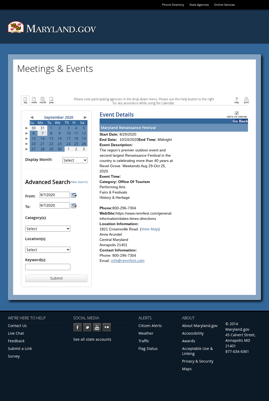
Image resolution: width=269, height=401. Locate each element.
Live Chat (16, 333)
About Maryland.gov (200, 325)
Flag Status (148, 348)
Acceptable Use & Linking (197, 351)
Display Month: (39, 159)
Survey (14, 356)
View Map (149, 228)
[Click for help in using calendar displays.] (236, 99)
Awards (188, 340)
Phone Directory (173, 5)
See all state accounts (92, 339)
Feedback (16, 340)
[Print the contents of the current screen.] (246, 99)
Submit (56, 278)
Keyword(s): (35, 259)
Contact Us (17, 325)
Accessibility (193, 333)
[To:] (74, 205)
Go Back (240, 121)
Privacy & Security (197, 361)
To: (27, 206)
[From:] (74, 194)
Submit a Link (20, 348)
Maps (187, 368)
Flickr (106, 327)
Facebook (77, 327)
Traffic (143, 340)
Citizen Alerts (150, 325)
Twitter (87, 327)
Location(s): (35, 238)
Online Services (224, 5)
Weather (145, 333)
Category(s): (35, 217)
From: (30, 196)
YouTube (97, 327)
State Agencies (199, 5)
